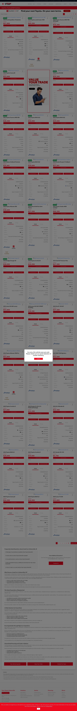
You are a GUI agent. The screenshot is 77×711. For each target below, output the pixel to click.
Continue (38, 358)
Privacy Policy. (49, 706)
